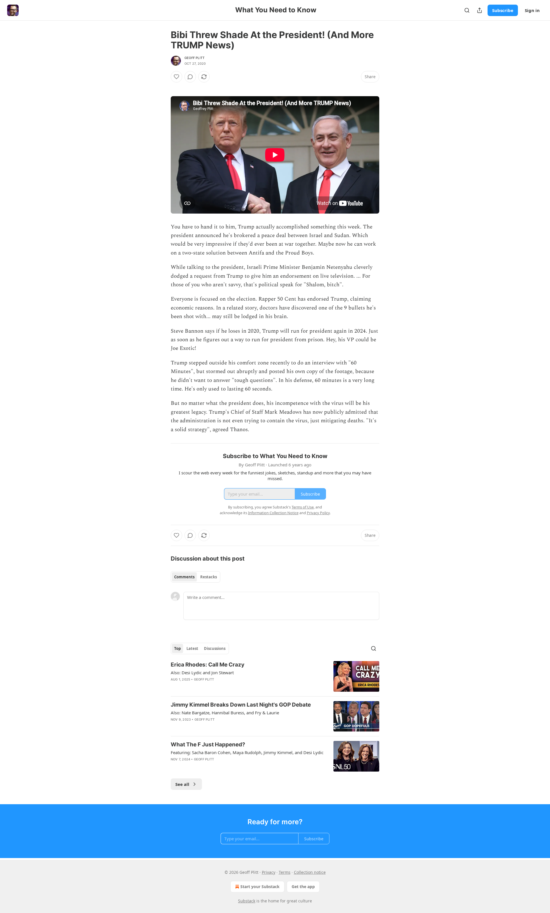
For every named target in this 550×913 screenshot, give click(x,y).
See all (182, 784)
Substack (246, 901)
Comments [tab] (184, 576)
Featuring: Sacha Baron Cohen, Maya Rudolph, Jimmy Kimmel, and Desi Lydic (247, 752)
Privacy (268, 872)
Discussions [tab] (214, 648)
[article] (275, 676)
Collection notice (310, 872)
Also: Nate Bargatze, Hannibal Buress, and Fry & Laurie (225, 712)
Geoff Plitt (194, 58)
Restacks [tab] (208, 576)
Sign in (532, 10)
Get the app (303, 886)
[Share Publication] (479, 10)
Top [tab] (177, 648)
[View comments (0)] (190, 76)
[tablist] (195, 577)
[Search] (467, 10)
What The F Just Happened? (208, 744)
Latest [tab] (192, 648)
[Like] (176, 76)
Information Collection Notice (273, 512)
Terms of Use (303, 507)
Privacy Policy (318, 512)
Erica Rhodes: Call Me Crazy (207, 664)
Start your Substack (260, 886)
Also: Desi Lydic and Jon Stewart (202, 672)
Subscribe (502, 10)
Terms (284, 872)
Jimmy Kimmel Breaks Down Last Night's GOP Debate (241, 704)
